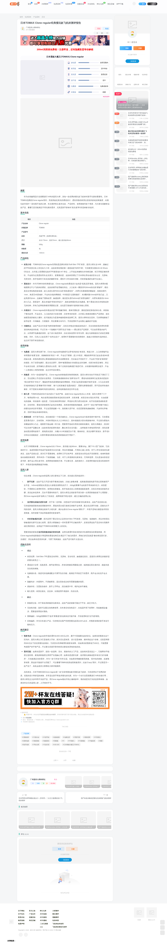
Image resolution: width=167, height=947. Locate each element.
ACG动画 (43, 914)
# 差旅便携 (56, 737)
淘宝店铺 (110, 4)
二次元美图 (44, 923)
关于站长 (21, 914)
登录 (59, 849)
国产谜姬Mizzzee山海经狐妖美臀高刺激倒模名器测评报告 (138, 178)
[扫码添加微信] (162, 927)
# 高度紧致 (35, 741)
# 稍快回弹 (87, 737)
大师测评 (46, 3)
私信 (106, 28)
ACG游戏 (43, 917)
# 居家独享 (25, 737)
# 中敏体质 (91, 741)
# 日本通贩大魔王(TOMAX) (71, 744)
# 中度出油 (35, 737)
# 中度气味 (46, 737)
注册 (73, 849)
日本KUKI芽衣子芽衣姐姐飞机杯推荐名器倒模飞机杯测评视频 (138, 115)
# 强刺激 (55, 741)
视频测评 (55, 917)
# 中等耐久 (71, 741)
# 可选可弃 (46, 744)
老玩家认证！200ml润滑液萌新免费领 (137, 150)
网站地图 (58, 930)
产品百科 (36, 17)
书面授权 (29, 718)
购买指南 (21, 920)
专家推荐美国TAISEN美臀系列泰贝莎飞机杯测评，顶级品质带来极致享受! (138, 142)
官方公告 (32, 911)
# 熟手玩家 (25, 744)
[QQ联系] (26, 935)
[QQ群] (162, 922)
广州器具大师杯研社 (33, 27)
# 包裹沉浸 (66, 737)
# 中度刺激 (81, 741)
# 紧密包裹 (25, 741)
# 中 (63, 741)
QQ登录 (66, 860)
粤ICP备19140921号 (49, 930)
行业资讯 (91, 4)
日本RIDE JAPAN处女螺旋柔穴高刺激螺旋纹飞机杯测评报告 (138, 169)
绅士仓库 (101, 3)
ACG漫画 (43, 920)
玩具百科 (58, 3)
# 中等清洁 (97, 737)
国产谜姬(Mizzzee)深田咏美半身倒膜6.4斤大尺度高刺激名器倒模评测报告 (138, 187)
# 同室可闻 (76, 737)
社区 (36, 3)
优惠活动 (81, 3)
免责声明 (21, 923)
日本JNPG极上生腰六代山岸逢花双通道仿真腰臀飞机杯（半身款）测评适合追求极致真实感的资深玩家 (138, 125)
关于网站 (21, 911)
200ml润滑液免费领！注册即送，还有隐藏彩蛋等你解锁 (65, 49)
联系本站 (21, 917)
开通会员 (153, 4)
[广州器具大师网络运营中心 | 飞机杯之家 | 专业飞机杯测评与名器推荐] (11, 921)
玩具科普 (70, 3)
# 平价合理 (35, 744)
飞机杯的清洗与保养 (59, 927)
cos (41, 927)
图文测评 (55, 914)
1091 (38, 783)
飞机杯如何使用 (58, 923)
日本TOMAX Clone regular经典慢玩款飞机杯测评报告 (50, 23)
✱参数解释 (106, 96)
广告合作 (32, 914)
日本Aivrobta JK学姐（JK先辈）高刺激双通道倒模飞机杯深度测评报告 (138, 160)
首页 (30, 3)
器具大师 (32, 930)
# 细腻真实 (46, 741)
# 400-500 (56, 744)
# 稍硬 (100, 741)
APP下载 (119, 4)
